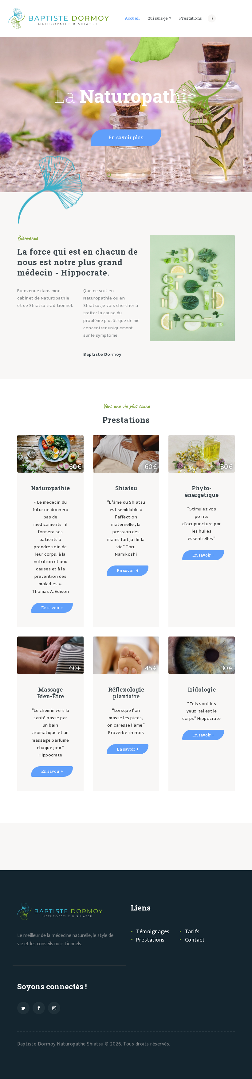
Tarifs (192, 931)
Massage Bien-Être (50, 693)
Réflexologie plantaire (126, 693)
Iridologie (202, 689)
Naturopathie (50, 488)
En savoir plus (125, 137)
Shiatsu (126, 488)
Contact (195, 940)
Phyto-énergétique (202, 491)
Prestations (150, 940)
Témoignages (153, 931)
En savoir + (52, 607)
